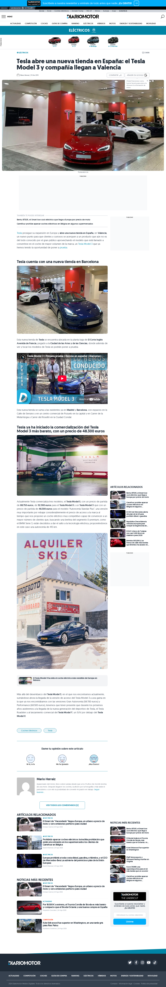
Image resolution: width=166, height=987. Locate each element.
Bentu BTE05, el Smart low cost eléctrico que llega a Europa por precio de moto (53, 220)
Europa (106, 11)
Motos (97, 11)
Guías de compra (59, 23)
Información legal (125, 983)
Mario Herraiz (24, 75)
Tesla (19, 232)
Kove (49, 11)
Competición (31, 23)
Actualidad (15, 23)
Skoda (41, 11)
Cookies (136, 983)
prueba (63, 247)
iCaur (114, 11)
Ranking (75, 23)
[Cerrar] (147, 80)
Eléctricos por (16, 8)
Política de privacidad (149, 983)
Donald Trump (77, 11)
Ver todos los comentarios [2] (62, 805)
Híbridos (101, 23)
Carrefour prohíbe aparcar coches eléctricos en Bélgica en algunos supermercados (55, 224)
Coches (44, 23)
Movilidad (151, 23)
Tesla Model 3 (85, 243)
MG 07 (89, 11)
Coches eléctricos (61, 11)
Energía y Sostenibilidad (131, 23)
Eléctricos (88, 23)
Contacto (113, 983)
